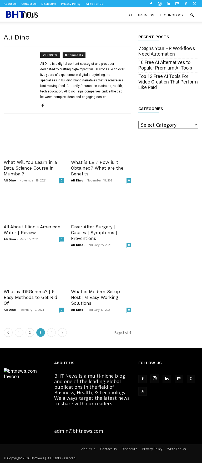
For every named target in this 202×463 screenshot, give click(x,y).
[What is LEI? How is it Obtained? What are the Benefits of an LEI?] (101, 141)
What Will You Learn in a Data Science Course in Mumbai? (30, 168)
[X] (194, 3)
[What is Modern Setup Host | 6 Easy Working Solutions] (101, 270)
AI (130, 15)
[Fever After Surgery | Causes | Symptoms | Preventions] (101, 206)
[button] (192, 15)
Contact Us (28, 4)
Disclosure (48, 4)
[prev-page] (8, 332)
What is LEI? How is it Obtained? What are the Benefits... (97, 168)
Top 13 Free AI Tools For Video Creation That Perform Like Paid (168, 81)
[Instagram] (160, 3)
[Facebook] (151, 3)
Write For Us (94, 4)
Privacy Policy (70, 4)
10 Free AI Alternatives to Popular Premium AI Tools (165, 65)
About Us (10, 4)
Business (145, 15)
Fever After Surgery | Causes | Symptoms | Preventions (94, 232)
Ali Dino (10, 180)
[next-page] (62, 332)
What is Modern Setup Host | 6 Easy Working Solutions (95, 297)
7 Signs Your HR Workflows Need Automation (166, 51)
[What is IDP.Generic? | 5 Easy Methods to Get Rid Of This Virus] (34, 270)
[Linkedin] (168, 3)
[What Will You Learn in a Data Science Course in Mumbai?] (34, 141)
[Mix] (177, 3)
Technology (171, 15)
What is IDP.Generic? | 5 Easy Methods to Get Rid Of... (30, 297)
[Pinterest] (186, 3)
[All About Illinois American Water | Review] (34, 206)
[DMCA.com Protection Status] (117, 431)
